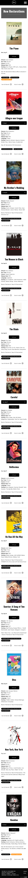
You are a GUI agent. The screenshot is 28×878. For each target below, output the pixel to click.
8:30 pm (14, 337)
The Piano (14, 48)
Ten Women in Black (14, 259)
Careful (14, 397)
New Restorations (14, 77)
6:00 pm (14, 197)
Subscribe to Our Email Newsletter (10, 875)
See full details (5, 84)
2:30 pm (14, 475)
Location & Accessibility (7, 872)
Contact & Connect (6, 873)
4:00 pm (14, 267)
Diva (14, 679)
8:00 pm (14, 687)
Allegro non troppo (14, 118)
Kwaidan (14, 820)
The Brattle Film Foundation (8, 871)
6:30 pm (14, 617)
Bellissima (14, 467)
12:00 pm (14, 407)
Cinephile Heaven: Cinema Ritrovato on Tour (11, 218)
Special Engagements (6, 79)
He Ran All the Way (14, 536)
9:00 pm (14, 128)
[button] (25, 3)
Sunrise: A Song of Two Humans (14, 608)
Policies (14, 873)
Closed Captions (5, 77)
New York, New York (14, 749)
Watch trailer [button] (17, 84)
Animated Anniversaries (7, 149)
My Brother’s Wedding (14, 187)
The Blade (14, 329)
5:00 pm (14, 545)
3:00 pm (14, 56)
